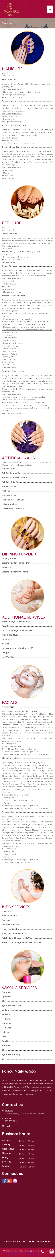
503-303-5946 (11, 1121)
